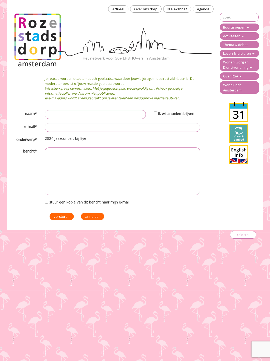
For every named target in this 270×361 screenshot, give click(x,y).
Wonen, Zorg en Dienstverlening (236, 65)
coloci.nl (243, 234)
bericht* (30, 151)
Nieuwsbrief (177, 9)
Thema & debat (235, 44)
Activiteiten (232, 36)
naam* (31, 113)
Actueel (118, 9)
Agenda (203, 9)
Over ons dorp (145, 9)
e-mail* (30, 126)
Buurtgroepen (234, 27)
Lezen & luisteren (237, 53)
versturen (62, 216)
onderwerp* (26, 139)
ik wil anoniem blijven (176, 113)
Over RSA (231, 76)
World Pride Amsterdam (232, 87)
